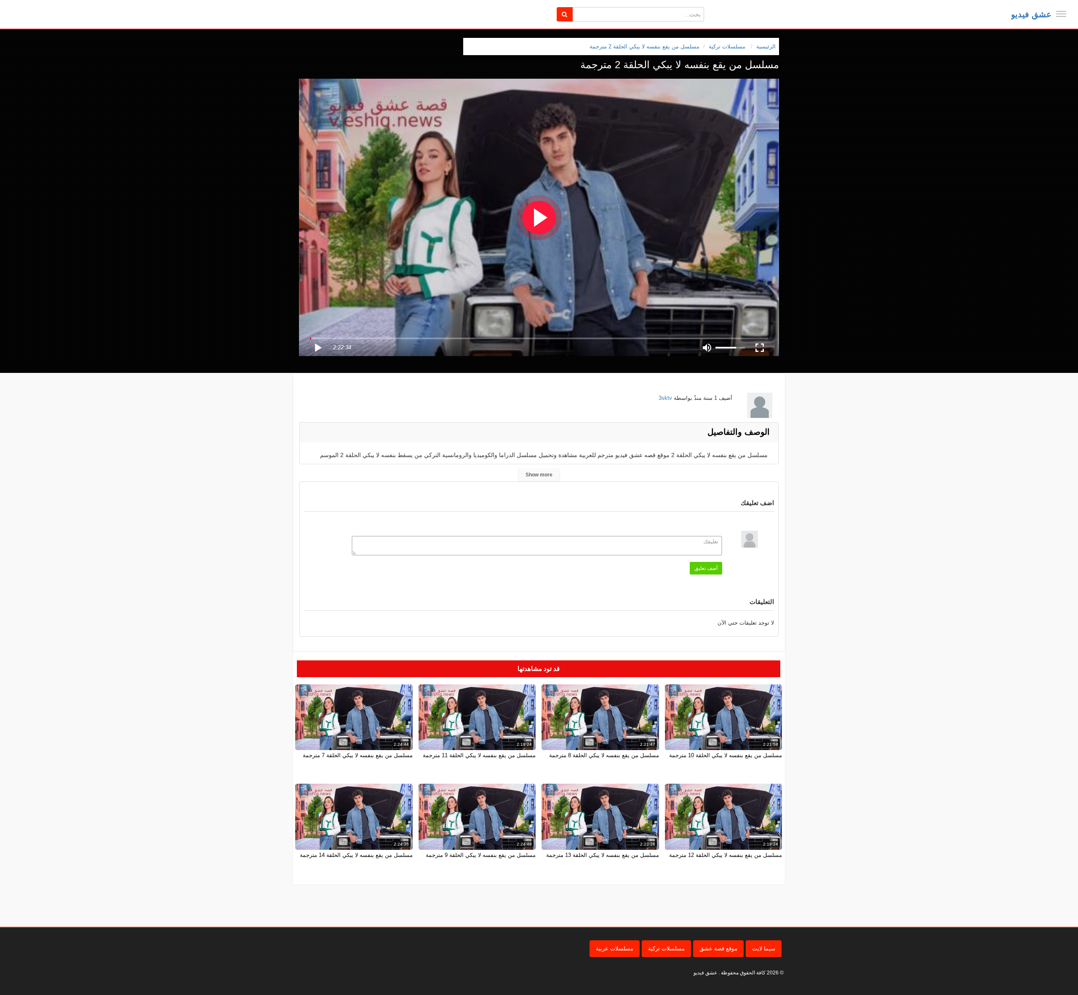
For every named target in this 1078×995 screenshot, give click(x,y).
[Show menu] (1061, 13)
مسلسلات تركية (666, 948)
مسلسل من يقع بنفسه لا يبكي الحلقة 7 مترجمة (358, 755)
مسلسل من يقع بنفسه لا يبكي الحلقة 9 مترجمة (481, 855)
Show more (539, 475)
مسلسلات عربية (614, 948)
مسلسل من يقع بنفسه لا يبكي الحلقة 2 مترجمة (644, 46)
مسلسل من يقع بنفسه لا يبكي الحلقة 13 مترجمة (602, 855)
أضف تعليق (706, 568)
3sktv (665, 398)
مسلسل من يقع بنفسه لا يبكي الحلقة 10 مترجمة (725, 755)
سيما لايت (763, 948)
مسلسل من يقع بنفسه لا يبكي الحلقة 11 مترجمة (479, 755)
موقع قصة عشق (718, 948)
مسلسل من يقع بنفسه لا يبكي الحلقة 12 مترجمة (725, 855)
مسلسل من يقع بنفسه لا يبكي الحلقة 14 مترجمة (356, 855)
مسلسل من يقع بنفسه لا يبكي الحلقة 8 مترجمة (604, 755)
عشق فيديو (1031, 14)
